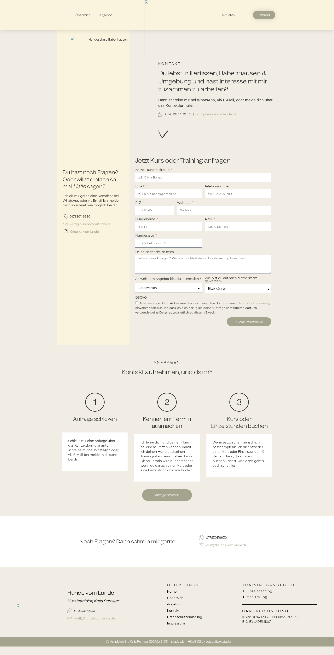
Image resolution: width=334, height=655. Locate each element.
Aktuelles (228, 15)
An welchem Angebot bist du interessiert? (168, 279)
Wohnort (184, 203)
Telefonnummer (217, 186)
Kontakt (173, 611)
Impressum (176, 623)
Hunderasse (145, 235)
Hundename (145, 219)
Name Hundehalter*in (152, 170)
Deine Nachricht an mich (154, 252)
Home (172, 591)
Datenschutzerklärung (254, 303)
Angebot (105, 15)
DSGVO (141, 297)
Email (140, 186)
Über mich (82, 15)
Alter (209, 219)
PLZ (138, 203)
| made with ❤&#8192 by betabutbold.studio (199, 641)
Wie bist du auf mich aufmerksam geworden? (231, 280)
